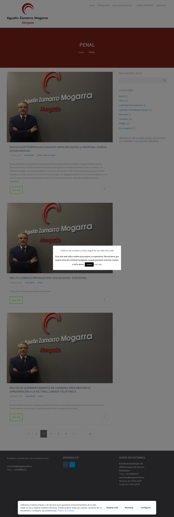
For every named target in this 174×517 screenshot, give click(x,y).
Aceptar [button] (89, 264)
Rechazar (129, 507)
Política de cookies (66, 510)
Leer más (98, 264)
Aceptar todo (112, 507)
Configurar (146, 507)
